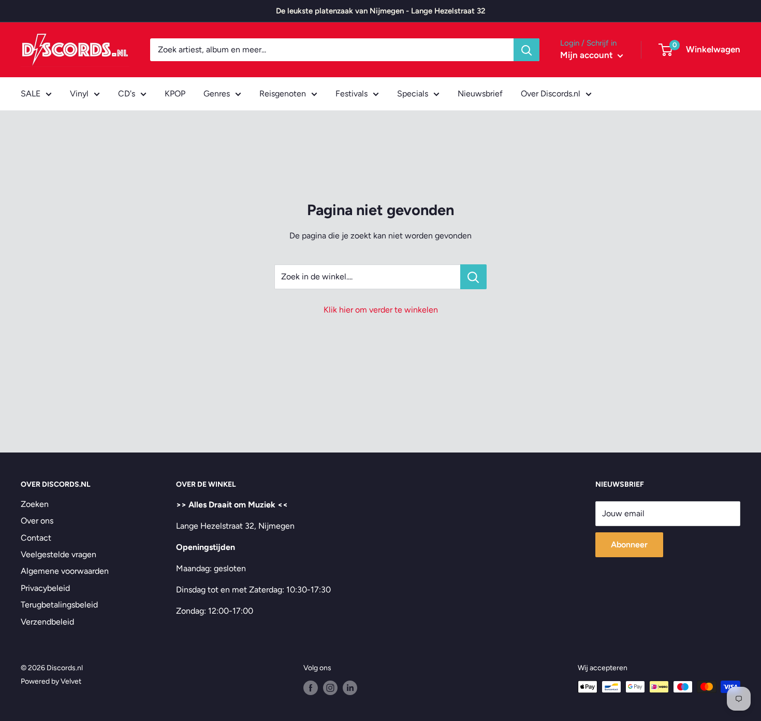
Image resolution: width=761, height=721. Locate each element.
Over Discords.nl (550, 93)
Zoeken (35, 504)
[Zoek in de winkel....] (473, 276)
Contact (36, 538)
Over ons (37, 521)
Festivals (351, 93)
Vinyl (79, 93)
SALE (30, 93)
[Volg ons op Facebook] (310, 688)
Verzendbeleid (47, 622)
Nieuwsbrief (480, 93)
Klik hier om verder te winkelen (381, 310)
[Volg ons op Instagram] (330, 688)
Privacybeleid (45, 588)
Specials (412, 93)
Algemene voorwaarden (65, 571)
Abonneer (629, 544)
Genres (216, 93)
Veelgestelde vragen (58, 554)
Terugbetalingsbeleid (59, 605)
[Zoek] (526, 49)
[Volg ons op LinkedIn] (350, 688)
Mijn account (587, 55)
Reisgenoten (282, 93)
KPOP (175, 93)
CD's (126, 93)
